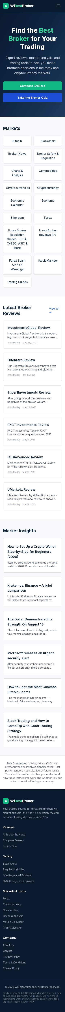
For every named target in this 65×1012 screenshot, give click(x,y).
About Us (8, 945)
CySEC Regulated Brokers (18, 881)
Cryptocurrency (12, 904)
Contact (7, 950)
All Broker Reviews (14, 834)
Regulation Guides (14, 869)
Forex (6, 898)
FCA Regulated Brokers (17, 875)
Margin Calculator (13, 921)
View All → (54, 310)
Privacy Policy (11, 956)
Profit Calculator (12, 927)
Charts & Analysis (13, 915)
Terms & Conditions (14, 962)
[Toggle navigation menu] (58, 5)
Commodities (10, 910)
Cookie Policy (11, 968)
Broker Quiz (10, 846)
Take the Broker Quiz (33, 97)
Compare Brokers (32, 86)
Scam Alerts (10, 863)
